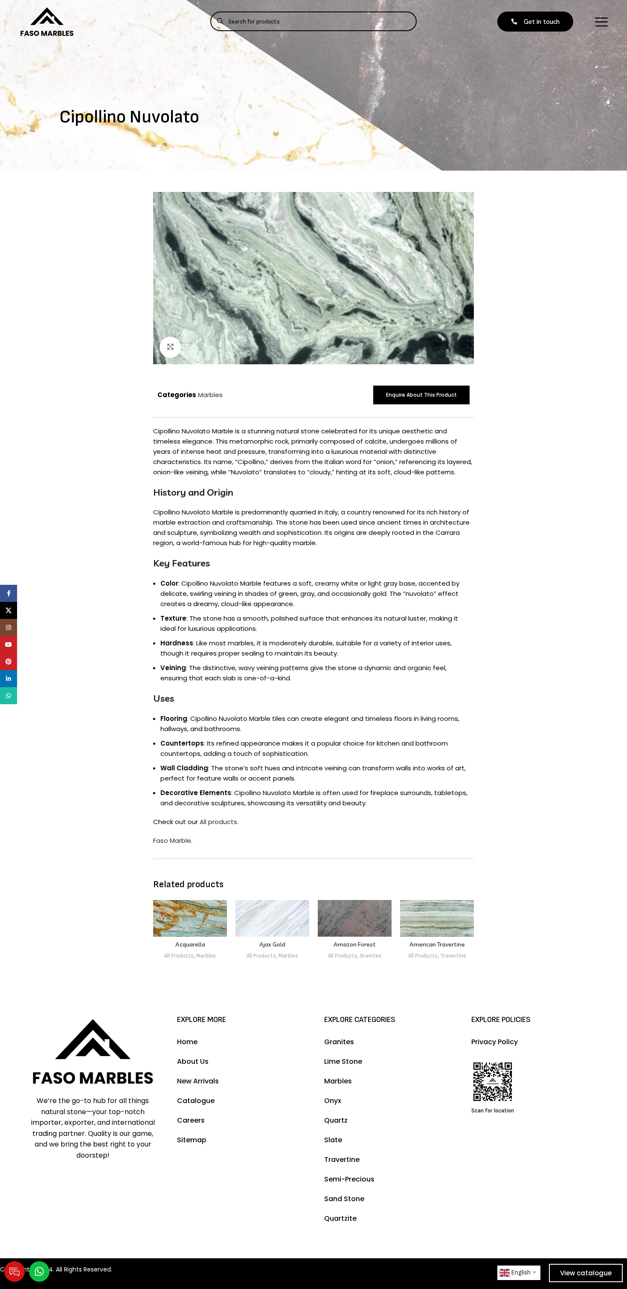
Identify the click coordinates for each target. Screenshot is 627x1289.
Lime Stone (343, 1061)
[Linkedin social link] (8, 678)
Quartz (336, 1120)
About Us (193, 1061)
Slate (333, 1140)
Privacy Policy (494, 1042)
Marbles (210, 394)
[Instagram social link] (8, 627)
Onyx (332, 1101)
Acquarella (190, 944)
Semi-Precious (349, 1179)
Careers (191, 1120)
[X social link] (8, 610)
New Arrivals (198, 1081)
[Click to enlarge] (170, 347)
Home (187, 1042)
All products (218, 821)
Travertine (453, 955)
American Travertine (437, 944)
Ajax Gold (272, 944)
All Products (179, 955)
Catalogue (196, 1101)
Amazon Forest (355, 944)
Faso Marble (172, 840)
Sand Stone (344, 1199)
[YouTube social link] (8, 644)
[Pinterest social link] (8, 661)
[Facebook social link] (8, 593)
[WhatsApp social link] (8, 695)
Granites (370, 955)
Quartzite (340, 1218)
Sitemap (191, 1140)
